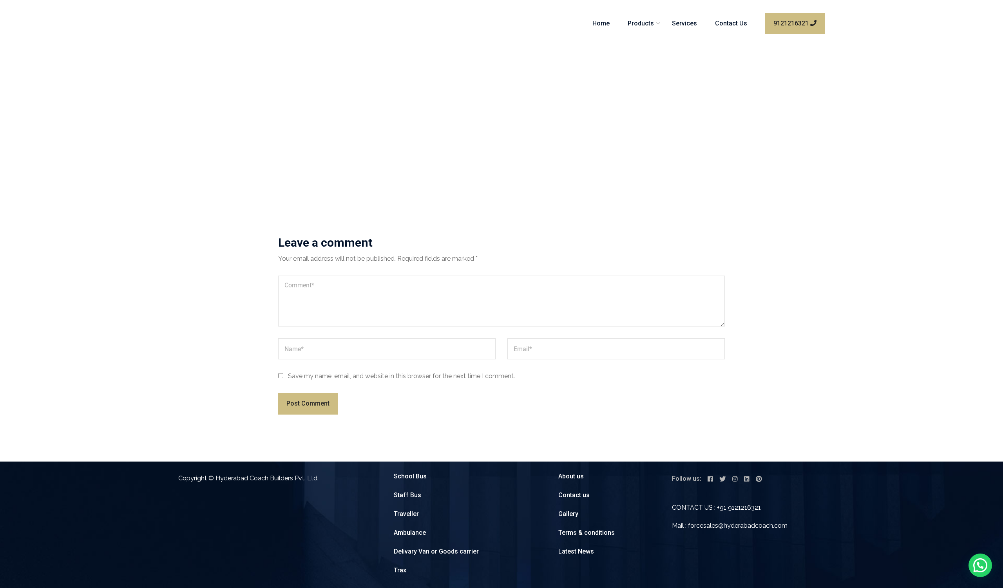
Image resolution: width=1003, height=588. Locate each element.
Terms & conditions (586, 532)
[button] (980, 565)
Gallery (568, 514)
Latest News (576, 551)
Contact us (574, 495)
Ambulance (410, 532)
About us (571, 476)
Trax (400, 570)
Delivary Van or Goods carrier (436, 551)
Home (601, 23)
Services (684, 23)
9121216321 (791, 23)
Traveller (406, 514)
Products (641, 23)
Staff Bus (407, 495)
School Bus (410, 476)
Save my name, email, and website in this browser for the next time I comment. (401, 376)
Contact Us (731, 23)
